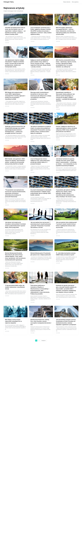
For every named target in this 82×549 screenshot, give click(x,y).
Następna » (44, 340)
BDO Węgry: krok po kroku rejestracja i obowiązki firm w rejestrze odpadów (13, 321)
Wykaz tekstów (66, 2)
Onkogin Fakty (9, 2)
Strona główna (75, 2)
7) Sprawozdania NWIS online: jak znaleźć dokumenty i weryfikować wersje (15, 287)
